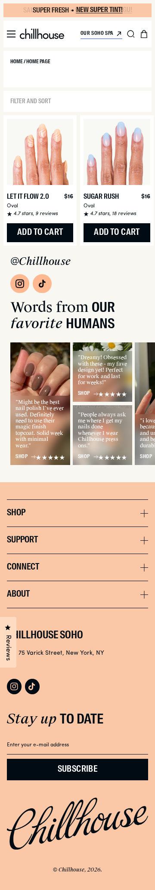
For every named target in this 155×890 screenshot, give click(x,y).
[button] (11, 34)
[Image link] (19, 283)
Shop (22, 456)
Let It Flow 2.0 (28, 197)
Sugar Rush (101, 197)
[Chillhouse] (42, 34)
